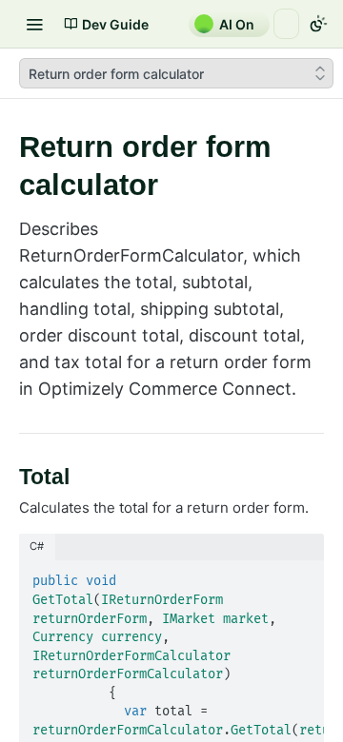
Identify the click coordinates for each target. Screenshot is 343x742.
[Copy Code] (301, 576)
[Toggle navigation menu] (34, 24)
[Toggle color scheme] (318, 24)
